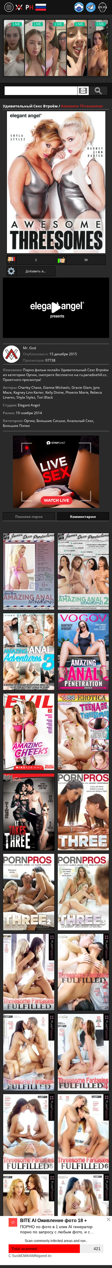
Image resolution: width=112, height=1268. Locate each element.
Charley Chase (29, 387)
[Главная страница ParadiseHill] (24, 7)
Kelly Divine (54, 392)
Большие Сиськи (50, 420)
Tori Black (45, 397)
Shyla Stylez (25, 397)
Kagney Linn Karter (28, 392)
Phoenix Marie (76, 392)
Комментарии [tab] (83, 516)
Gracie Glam (82, 387)
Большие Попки (16, 425)
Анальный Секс (80, 420)
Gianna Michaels (56, 387)
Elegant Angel (29, 405)
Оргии (29, 420)
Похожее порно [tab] (29, 516)
